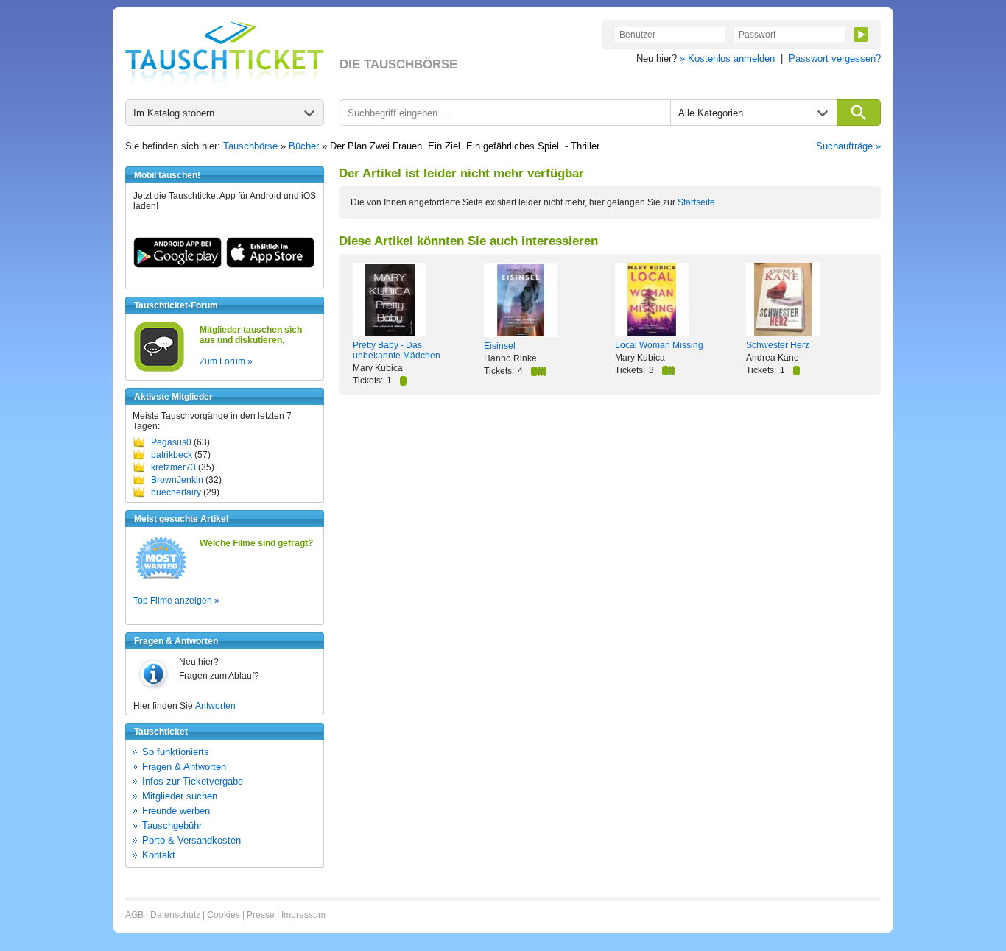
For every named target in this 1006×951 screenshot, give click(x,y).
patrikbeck (171, 455)
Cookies (223, 915)
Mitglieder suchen (179, 796)
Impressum (303, 915)
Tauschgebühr (172, 825)
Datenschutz (175, 915)
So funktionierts (175, 751)
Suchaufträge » (848, 146)
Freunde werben (176, 810)
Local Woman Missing (659, 345)
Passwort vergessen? (835, 58)
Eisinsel (500, 346)
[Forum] (159, 369)
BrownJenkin (177, 480)
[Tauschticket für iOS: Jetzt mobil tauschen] (270, 265)
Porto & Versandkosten (191, 840)
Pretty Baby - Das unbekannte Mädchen (396, 350)
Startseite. (697, 202)
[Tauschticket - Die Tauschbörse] (224, 53)
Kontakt (158, 854)
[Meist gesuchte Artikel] (161, 578)
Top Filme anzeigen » (176, 600)
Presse (261, 915)
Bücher (304, 146)
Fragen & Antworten (184, 766)
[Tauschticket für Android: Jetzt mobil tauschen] (177, 265)
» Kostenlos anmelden (727, 58)
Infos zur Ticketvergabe (192, 781)
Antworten (215, 706)
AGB (134, 915)
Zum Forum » (226, 361)
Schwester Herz (777, 345)
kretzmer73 (173, 467)
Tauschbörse (250, 146)
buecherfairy (176, 492)
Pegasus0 (171, 442)
